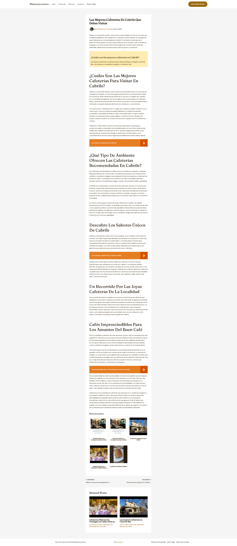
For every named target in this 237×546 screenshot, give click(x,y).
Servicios (71, 4)
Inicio (53, 4)
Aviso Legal (171, 542)
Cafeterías (106, 524)
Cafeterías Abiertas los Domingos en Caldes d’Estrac (102, 521)
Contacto (80, 4)
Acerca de (61, 4)
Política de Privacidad (158, 542)
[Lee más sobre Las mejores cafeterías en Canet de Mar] (134, 506)
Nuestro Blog (91, 4)
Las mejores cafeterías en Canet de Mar (131, 521)
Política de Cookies (182, 542)
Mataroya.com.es (39, 4)
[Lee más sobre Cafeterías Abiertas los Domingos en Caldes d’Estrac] (103, 506)
